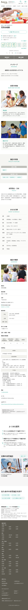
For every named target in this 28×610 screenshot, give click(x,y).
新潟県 (3, 543)
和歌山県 (17, 557)
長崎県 (17, 569)
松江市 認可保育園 (5, 495)
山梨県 (10, 545)
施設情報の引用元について (8, 409)
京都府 (17, 555)
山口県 (10, 563)
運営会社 (15, 592)
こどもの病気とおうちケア (18, 583)
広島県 (3, 563)
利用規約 (15, 590)
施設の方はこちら (17, 600)
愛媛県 (10, 565)
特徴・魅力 (7, 57)
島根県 (10, 561)
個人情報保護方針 (5, 595)
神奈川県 (10, 534)
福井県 (3, 545)
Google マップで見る (5, 306)
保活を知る (4, 581)
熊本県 (3, 571)
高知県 (17, 565)
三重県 (3, 551)
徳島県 (17, 563)
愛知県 (3, 549)
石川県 (17, 543)
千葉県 (3, 536)
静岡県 (17, 549)
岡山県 (17, 561)
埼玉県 (17, 534)
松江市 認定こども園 (16, 495)
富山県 (10, 543)
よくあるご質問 (4, 592)
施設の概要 (21, 57)
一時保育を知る (17, 581)
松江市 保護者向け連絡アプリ (18, 498)
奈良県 (10, 557)
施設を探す (4, 523)
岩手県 (17, 526)
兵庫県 (10, 555)
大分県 (10, 571)
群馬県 (3, 539)
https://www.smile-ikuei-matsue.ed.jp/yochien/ (12, 404)
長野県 (17, 545)
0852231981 (4, 392)
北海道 (3, 526)
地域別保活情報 (4, 583)
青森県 (10, 526)
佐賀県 (10, 569)
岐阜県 (10, 549)
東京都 (3, 534)
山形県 (17, 528)
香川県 (3, 565)
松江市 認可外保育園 (6, 498)
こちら (5, 444)
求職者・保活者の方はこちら (7, 600)
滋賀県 (3, 557)
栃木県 (17, 536)
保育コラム (4, 579)
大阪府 (3, 555)
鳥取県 (3, 561)
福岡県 (3, 569)
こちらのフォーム (19, 411)
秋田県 (10, 528)
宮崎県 (17, 571)
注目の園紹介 (4, 585)
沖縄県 (10, 573)
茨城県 (10, 536)
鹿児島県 (3, 573)
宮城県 (3, 528)
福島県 (3, 530)
